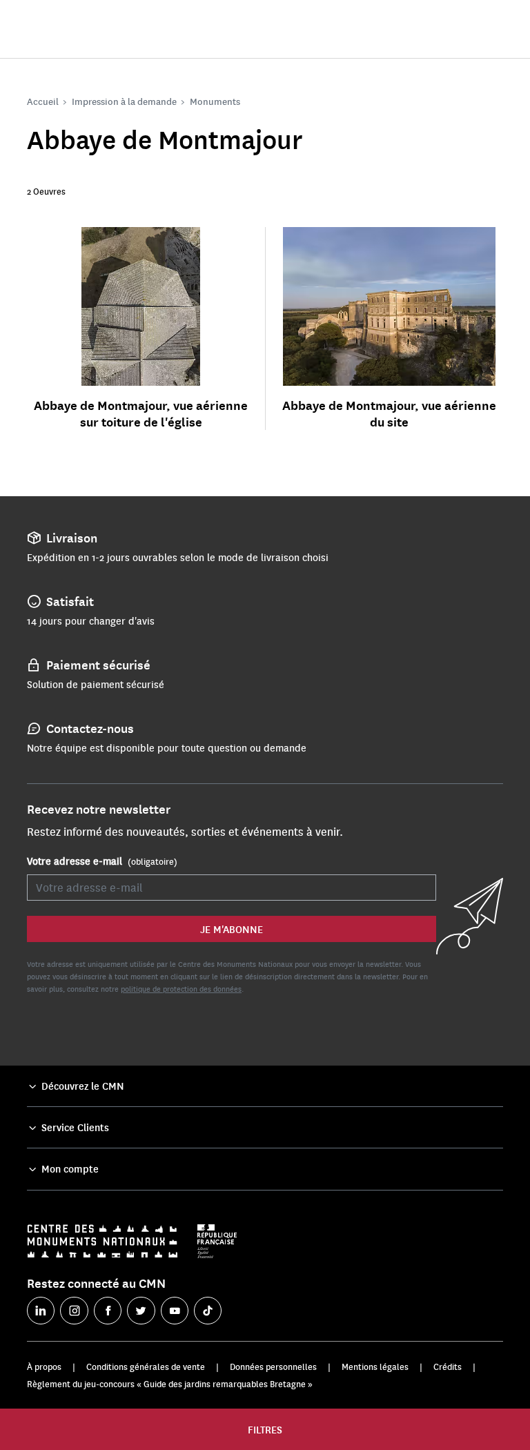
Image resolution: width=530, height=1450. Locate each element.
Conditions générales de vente (145, 1366)
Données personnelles (273, 1366)
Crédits (447, 1366)
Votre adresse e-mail (102, 861)
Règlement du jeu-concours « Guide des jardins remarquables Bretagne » (170, 1384)
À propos (44, 1366)
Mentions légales (375, 1366)
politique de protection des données (181, 988)
